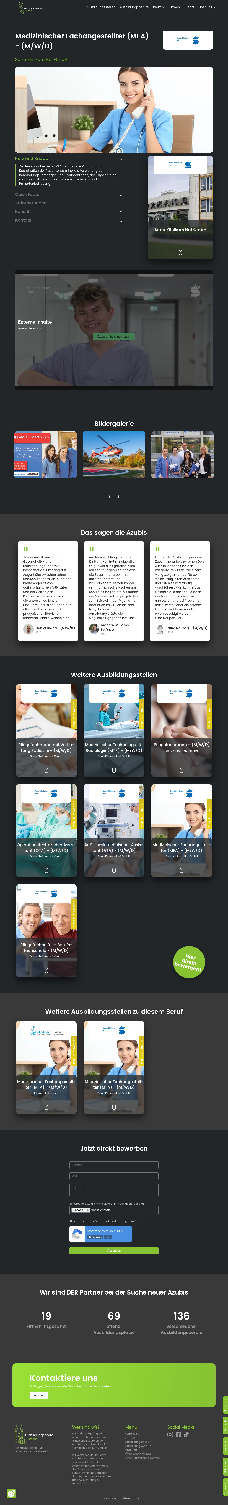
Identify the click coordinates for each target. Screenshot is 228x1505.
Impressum (107, 1498)
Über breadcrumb (138, 1454)
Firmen (175, 7)
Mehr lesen (180, 250)
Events (189, 7)
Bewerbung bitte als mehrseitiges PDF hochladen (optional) (107, 1204)
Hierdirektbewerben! (188, 963)
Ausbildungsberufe (134, 7)
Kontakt (39, 1395)
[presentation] (109, 497)
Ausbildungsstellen (101, 7)
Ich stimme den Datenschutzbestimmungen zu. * (104, 1221)
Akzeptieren (95, 1237)
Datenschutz (129, 1498)
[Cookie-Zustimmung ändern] (11, 1493)
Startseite (132, 1434)
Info (108, 1237)
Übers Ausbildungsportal (142, 1458)
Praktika (159, 7)
